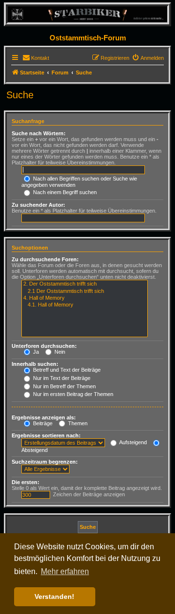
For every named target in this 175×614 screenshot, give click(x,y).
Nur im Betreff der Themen (64, 386)
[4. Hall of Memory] (84, 298)
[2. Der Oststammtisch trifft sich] (84, 284)
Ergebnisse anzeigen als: (44, 417)
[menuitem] (35, 58)
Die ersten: (25, 482)
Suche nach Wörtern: (39, 133)
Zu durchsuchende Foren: (45, 259)
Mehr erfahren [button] (65, 571)
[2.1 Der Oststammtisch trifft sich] (84, 291)
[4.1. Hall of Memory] (84, 305)
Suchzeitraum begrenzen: (45, 462)
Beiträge (42, 423)
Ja (35, 352)
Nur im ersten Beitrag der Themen (72, 394)
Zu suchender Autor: (38, 205)
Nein (59, 352)
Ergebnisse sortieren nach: (46, 435)
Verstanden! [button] (54, 596)
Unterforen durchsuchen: (44, 346)
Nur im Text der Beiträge (61, 378)
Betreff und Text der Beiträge (66, 370)
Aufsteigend (132, 442)
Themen (77, 423)
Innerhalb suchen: (35, 364)
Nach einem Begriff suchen (64, 192)
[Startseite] (87, 14)
